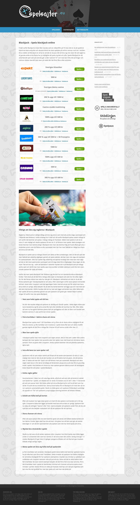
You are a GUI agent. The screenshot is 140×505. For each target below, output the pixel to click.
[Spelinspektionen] (107, 97)
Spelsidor (56, 30)
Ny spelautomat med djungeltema (104, 47)
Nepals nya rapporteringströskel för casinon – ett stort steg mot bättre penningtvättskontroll (106, 69)
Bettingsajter (82, 30)
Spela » (79, 69)
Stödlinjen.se (58, 71)
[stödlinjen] (108, 117)
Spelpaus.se (65, 71)
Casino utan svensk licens (102, 84)
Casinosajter (68, 30)
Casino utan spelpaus (101, 87)
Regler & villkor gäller (48, 71)
